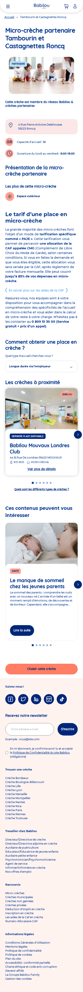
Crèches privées (15, 905)
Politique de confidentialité (23, 950)
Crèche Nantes (15, 802)
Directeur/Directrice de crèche (25, 839)
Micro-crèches (14, 893)
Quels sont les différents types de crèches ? (41, 489)
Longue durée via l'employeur (29, 366)
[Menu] (8, 6)
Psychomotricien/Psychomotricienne (30, 859)
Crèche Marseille (16, 794)
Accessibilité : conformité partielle (27, 962)
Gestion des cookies (18, 978)
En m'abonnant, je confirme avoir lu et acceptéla (41, 752)
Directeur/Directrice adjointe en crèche (31, 843)
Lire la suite (22, 630)
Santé (15, 571)
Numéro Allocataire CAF (21, 921)
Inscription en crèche (19, 913)
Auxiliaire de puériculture (22, 847)
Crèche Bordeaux (17, 778)
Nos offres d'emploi (18, 871)
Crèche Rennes (15, 814)
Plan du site (13, 958)
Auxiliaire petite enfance (21, 855)
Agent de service (16, 863)
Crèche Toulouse (16, 818)
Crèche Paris (13, 810)
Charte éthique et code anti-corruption (31, 966)
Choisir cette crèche (41, 669)
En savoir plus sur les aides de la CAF (36, 290)
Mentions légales (16, 946)
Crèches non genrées (19, 901)
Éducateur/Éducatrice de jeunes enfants (31, 851)
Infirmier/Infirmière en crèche (25, 867)
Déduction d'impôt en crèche (24, 909)
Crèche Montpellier (18, 798)
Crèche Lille (13, 786)
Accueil (9, 17)
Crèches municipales (19, 897)
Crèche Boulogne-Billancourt (24, 782)
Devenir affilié (14, 970)
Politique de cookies (18, 954)
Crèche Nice (13, 806)
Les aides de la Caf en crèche (24, 917)
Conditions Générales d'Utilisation (27, 942)
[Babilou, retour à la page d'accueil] (41, 6)
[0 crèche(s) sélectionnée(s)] (66, 6)
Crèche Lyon (13, 790)
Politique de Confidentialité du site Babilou (41, 752)
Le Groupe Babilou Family (22, 974)
